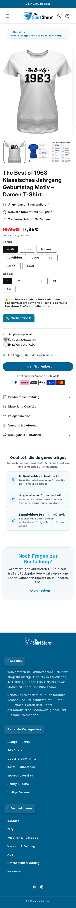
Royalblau (14, 257)
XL (42, 281)
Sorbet (12, 266)
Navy (27, 249)
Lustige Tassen (18, 792)
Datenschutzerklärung (23, 863)
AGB (10, 854)
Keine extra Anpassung (22, 339)
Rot (51, 257)
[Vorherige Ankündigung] (7, 4)
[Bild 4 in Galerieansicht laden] (61, 152)
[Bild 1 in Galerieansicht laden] (14, 152)
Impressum (15, 871)
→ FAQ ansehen (38, 591)
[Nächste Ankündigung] (69, 4)
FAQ (10, 829)
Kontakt (13, 821)
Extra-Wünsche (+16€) (22, 344)
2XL (55, 281)
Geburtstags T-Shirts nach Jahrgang (36, 35)
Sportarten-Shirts (20, 775)
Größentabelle (21, 318)
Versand (25, 235)
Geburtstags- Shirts (21, 759)
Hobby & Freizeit (19, 784)
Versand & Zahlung (21, 846)
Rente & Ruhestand (21, 767)
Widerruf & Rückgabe (22, 838)
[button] (7, 16)
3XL (9, 289)
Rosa (30, 266)
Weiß (10, 249)
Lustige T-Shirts (18, 742)
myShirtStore (17, 32)
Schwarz (46, 249)
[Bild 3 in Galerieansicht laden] (38, 152)
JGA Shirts (14, 750)
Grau (35, 257)
